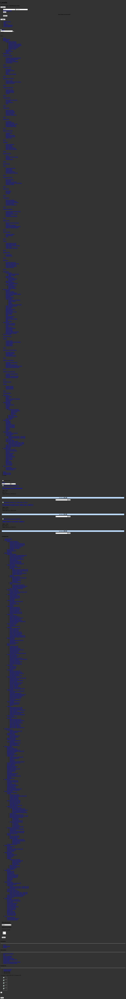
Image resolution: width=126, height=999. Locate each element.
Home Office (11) (11, 765)
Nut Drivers (8, 215)
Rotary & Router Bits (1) (15, 619)
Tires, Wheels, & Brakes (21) (16, 588)
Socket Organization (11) (15, 684)
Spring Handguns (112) (15, 742)
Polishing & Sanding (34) (15, 562)
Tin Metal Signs (6, 448)
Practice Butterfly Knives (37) (19, 811)
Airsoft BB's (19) (11, 733)
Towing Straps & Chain (11, 243)
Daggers (8, 375)
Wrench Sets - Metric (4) (15, 725)
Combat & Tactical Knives (12, 373)
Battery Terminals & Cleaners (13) (20, 569)
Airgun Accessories (15, 410)
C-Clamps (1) (13, 602)
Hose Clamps (9, 145)
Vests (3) (9, 880)
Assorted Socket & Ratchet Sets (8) (18, 678)
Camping (8, 406)
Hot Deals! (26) (10, 549)
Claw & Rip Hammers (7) (15, 693)
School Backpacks (10, 316)
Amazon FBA (6, 960)
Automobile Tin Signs (11, 449)
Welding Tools (6, 252)
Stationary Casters (10, 234)
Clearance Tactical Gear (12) (16, 546)
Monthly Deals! (9, 51)
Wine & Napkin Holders (11, 333)
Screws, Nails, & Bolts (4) (16, 634)
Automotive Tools (7, 67)
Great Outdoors (9, 455)
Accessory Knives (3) (12, 792)
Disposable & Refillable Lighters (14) (15, 751)
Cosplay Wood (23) (14, 799)
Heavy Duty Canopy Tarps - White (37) (19, 893)
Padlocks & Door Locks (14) (13, 768)
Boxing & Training (10, 404)
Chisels (7, 224)
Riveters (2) (15, 581)
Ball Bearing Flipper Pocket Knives (14, 366)
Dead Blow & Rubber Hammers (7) (18, 694)
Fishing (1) (9, 857)
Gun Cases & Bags (10, 426)
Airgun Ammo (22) (16, 862)
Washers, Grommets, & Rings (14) (17, 636)
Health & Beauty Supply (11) (13, 762)
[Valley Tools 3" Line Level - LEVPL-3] (11, 519)
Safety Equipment (10, 91)
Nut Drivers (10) (13, 681)
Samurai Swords (10, 388)
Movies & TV (9, 462)
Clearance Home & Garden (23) (17, 543)
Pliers (4, 166)
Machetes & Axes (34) (12, 833)
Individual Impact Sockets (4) (16, 680)
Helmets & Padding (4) (12, 877)
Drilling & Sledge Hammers (12, 227)
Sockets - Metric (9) (14, 685)
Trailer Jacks (9, 246)
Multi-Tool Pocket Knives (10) (16, 814)
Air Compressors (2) (14, 655)
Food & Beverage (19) (12, 903)
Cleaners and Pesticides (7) (13, 750)
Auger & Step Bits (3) (14, 616)
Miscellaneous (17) (11, 643)
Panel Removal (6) (16, 580)
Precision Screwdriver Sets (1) (17, 673)
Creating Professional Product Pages (11, 962)
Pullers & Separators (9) (15, 582)
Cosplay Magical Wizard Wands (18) (18, 796)
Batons (7, 397)
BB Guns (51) (15, 863)
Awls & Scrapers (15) (15, 607)
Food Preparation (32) (12, 754)
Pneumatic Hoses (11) (15, 662)
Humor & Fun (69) (11, 907)
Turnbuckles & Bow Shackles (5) (17, 635)
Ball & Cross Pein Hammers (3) (17, 691)
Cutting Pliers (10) (14, 646)
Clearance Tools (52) (14, 548)
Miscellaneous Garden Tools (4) (17, 761)
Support (3, 19)
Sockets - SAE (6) (14, 686)
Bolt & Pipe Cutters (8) (15, 608)
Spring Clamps (9, 102)
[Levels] (3, 29)
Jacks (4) (12, 575)
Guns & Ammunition (10, 456)
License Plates (9, 459)
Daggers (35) (13, 830)
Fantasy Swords (9, 386)
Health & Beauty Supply (11, 305)
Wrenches (5, 260)
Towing (4, 241)
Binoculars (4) (10, 853)
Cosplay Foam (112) (14, 794)
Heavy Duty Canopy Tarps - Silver (16, 442)
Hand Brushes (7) (14, 560)
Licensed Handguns (13, 283)
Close (2, 997)
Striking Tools (6, 220)
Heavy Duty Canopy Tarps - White (16, 443)
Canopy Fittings (9, 434)
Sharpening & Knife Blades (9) (17, 563)
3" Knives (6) (15, 824)
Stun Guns (8, 401)
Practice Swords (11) (14, 837)
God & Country (9, 454)
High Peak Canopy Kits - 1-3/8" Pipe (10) (19, 886)
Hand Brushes (9, 62)
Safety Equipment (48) (15, 596)
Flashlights (8, 296)
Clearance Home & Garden (14, 44)
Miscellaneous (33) (11, 767)
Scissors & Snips (10, 113)
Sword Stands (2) (16, 843)
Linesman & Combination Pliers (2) (18, 653)
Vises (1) (12, 605)
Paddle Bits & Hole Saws (12, 124)
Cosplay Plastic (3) (14, 797)
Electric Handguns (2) (15, 735)
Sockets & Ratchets (7, 209)
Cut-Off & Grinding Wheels (12, 59)
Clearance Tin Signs (13, 47)
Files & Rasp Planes (10, 60)
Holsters (8, 428)
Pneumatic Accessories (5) (16, 661)
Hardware (5, 142)
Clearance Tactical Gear (14, 46)
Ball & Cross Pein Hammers (12, 222)
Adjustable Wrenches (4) (15, 719)
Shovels (10, 303)
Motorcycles (8, 461)
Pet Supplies (9, 467)
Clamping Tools (6, 97)
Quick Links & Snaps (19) (16, 632)
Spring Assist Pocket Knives (16, 821)
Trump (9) (9, 551)
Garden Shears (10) (14, 758)
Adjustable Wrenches (11, 262)
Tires (7, 236)
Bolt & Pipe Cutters (10, 111)
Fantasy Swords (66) (14, 836)
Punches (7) (12, 699)
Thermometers (9, 329)
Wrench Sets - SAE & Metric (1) (17, 727)
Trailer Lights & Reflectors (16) (17, 712)
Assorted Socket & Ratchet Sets (13, 211)
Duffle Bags (8, 423)
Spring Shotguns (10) (15, 745)
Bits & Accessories (10, 200)
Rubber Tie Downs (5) (15, 593)
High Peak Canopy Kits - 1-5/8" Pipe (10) (19, 887)
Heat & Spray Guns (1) (15, 626)
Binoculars (8, 403)
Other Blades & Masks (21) (16, 805)
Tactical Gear (6, 420)
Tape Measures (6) (14, 642)
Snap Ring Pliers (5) (14, 651)
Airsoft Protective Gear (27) (16, 731)
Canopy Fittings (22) (12, 884)
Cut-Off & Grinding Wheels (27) (17, 556)
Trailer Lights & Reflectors (12, 248)
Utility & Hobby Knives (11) (16, 613)
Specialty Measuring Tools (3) (16, 640)
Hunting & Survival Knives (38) (17, 832)
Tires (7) (12, 705)
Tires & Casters (6, 232)
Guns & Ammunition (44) (12, 906)
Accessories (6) (13, 566)
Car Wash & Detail (10, 70)
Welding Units (9, 255)
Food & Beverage (10, 453)
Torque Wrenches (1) (14, 724)
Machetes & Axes (7, 381)
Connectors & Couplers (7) (16, 658)
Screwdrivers (6, 197)
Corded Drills (9, 133)
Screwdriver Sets (10, 203)
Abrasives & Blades (7, 55)
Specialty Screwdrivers (11, 204)
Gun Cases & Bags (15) (12, 876)
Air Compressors (10, 179)
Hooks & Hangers (10, 144)
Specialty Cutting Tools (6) (16, 612)
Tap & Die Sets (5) (14, 622)
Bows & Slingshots (12, 416)
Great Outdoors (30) (11, 905)
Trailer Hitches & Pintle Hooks (13, 245)
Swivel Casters (9, 235)
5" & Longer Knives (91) (17, 826)
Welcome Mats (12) (11, 787)
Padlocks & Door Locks (11, 311)
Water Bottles (9, 419)
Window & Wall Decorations (12, 331)
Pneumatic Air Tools (7, 177)
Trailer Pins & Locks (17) (15, 713)
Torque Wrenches (10, 267)
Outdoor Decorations (10, 328)
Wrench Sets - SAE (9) (15, 726)
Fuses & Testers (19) (17, 572)
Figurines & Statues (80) (12, 781)
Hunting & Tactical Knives (9, 371)
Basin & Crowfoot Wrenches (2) (17, 720)
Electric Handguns (12, 278)
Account (3, 7)
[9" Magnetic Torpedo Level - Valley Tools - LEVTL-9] (14, 502)
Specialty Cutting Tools (11, 115)
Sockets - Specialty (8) (15, 687)
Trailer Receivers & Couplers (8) (17, 714)
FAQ (4, 22)
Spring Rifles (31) (14, 744)
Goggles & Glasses (10, 424)
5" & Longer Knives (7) (17, 820)
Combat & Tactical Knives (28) (17, 829)
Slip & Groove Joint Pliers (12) (17, 649)
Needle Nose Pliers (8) (15, 648)
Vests (7, 430)
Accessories (8, 69)
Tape (7, 320)
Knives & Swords (7, 334)
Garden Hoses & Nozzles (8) (16, 757)
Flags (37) (9, 783)
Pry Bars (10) (13, 668)
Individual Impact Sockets (12, 213)
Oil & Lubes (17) (16, 579)
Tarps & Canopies (7, 432)
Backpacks (8, 421)
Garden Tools (9, 298)
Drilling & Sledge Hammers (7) (17, 695)
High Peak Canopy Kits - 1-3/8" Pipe (16, 436)
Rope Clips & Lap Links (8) (16, 633)
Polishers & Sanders (10, 136)
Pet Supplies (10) (11, 917)
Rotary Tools (9, 137)
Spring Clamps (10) (14, 603)
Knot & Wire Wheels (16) (15, 561)
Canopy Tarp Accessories (12, 433)
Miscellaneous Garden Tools (15, 304)
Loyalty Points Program (8, 958)
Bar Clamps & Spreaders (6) (16, 601)
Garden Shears (11, 301)
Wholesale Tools (7, 53)
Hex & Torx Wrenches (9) (15, 721)
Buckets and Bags (10, 291)
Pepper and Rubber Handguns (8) (15, 849)
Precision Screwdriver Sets (12, 202)
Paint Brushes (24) (11, 770)
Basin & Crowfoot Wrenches (12, 263)
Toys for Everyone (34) (12, 919)
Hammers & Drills (10, 184)
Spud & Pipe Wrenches (11, 266)
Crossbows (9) (13, 867)
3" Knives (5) (15, 818)
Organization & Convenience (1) (19, 586)
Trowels (7, 93)
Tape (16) (9, 777)
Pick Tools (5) (13, 667)
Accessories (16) (11, 846)
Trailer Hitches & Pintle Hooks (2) (17, 709)
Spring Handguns (12, 285)
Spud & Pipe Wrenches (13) (16, 722)
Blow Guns (8, 180)
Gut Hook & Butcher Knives (12, 376)
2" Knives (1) (15, 823)
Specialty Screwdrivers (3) (16, 675)
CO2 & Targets (11, 275)
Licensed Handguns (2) (15, 740)
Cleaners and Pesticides (11, 293)
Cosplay (5, 338)
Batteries (8, 290)
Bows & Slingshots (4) (15, 866)
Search (3, 937)
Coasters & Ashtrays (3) (12, 780)
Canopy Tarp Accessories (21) (14, 883)
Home (4, 38)
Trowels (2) (12, 599)
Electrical (8, 71)
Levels (7, 155)
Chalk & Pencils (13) (14, 595)
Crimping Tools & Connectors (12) (20, 570)
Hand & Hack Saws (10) (15, 609)
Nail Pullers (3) (13, 666)
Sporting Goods (6, 402)
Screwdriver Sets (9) (14, 674)
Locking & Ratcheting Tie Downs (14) (18, 592)
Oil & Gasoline (9, 463)
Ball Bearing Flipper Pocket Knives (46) (19, 816)
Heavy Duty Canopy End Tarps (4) (15, 896)
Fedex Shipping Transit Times (10, 959)
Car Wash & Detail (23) (15, 567)
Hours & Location (7, 969)
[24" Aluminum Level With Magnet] (10, 485)
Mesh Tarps (8, 447)
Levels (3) (12, 639)
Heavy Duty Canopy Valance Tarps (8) (16, 895)
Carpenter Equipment (8, 87)
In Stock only (7, 480)
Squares (8, 158)
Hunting (7, 408)
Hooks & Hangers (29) (15, 628)
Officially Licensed (10, 282)
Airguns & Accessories (13, 409)
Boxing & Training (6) (12, 854)
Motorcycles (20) (11, 911)
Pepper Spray (9, 400)
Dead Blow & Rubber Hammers (13, 226)
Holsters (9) (9, 878)
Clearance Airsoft (12, 42)
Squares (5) (12, 641)
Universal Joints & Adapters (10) (17, 688)
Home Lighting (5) (11, 764)
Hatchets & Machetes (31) (16, 696)
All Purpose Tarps (10, 440)
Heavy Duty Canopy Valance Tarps (14, 444)
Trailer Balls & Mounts (11, 244)
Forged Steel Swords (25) (18, 839)
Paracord (8, 429)
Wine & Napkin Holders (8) (13, 790)
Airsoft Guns (6, 271)
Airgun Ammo (14, 411)
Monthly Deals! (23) (11, 550)
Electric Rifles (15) (14, 737)
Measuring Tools (7, 153)
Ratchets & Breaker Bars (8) (16, 682)
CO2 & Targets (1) (14, 732)
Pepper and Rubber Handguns (13, 398)
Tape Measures (9, 159)
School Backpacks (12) (12, 773)
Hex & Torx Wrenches (11, 265)
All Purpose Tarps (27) (12, 890)
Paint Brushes (9, 313)
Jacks (7, 72)
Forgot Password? (7, 10)
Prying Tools (6, 188)
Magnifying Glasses (10, 309)
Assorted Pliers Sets (10, 168)
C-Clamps (8, 101)
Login (5, 12)
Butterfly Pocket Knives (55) (18, 808)
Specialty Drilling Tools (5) (16, 620)
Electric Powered (10, 277)
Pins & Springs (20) (14, 630)
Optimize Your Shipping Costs (10, 963)
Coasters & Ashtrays (10, 323)
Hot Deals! (8, 50)
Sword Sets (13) (16, 841)
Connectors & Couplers (11, 182)
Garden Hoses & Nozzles (14, 300)
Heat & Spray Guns (10, 135)
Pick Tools (8, 192)
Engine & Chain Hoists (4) (18, 584)
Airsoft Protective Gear (13, 274)
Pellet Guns (13, 414)
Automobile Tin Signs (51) (13, 899)
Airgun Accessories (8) (17, 860)
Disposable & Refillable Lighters (13, 294)
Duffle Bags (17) (11, 873)
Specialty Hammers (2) (15, 700)
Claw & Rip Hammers (11, 225)
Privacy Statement (7, 26)
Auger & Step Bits (10, 122)
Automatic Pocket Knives (11, 362)
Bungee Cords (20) (14, 590)
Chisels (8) (12, 692)
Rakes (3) (12, 759)
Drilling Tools (6, 119)
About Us (5, 24)
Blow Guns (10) (13, 656)
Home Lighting (9, 307)
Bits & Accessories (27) (15, 671)
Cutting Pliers (9, 169)
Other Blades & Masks (11, 355)
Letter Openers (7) (14, 804)
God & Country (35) (11, 904)
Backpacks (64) (10, 871)
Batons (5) (9, 847)
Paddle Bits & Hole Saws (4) (16, 617)
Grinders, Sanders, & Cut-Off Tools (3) (18, 659)
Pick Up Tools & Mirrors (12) (18, 587)
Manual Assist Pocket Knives (12, 367)
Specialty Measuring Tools (12, 157)
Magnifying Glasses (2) (12, 766)
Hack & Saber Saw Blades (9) (17, 559)
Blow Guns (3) (13, 865)
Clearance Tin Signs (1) (15, 547)
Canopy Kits (8, 435)
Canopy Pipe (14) (11, 889)
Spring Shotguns (12, 288)
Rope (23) (9, 772)
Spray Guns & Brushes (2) (16, 663)
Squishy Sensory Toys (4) (13, 918)
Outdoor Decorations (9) (12, 785)
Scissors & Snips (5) (14, 610)
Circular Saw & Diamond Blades (13, 58)
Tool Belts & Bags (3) (14, 597)
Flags (7, 326)
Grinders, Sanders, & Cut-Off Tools (14, 183)
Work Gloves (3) (11, 778)
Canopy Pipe (9, 439)
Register (5, 15)
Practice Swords (9, 387)
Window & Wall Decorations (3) (14, 788)
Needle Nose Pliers (10, 171)
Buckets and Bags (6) (12, 748)
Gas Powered (9, 281)
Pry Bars (8, 193)
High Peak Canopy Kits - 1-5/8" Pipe (16, 437)
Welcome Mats (9, 330)
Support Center (7, 21)
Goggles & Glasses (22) (12, 874)
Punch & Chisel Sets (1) (15, 698)
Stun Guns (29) (10, 851)
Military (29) (10, 910)
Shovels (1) (12, 760)
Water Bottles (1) (11, 869)
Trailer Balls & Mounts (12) (16, 708)
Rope (7, 315)
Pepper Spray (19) (11, 850)
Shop (11, 583)
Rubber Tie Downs (10, 83)
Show (3, 482)
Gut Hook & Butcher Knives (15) (17, 831)
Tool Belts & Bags (10, 92)
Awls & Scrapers (10, 110)
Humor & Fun (9, 457)
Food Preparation (10, 297)
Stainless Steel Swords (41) (18, 840)
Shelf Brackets (9, 317)
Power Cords (9, 314)
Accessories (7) (13, 615)
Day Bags (8, 422)
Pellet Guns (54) (16, 864)
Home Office (9, 308)
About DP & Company (8, 953)
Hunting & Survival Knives (12, 377)
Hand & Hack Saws (10, 112)
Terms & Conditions (8, 25)
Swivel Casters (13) (14, 704)
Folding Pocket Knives (8, 360)
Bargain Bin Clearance (11, 41)
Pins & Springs (9, 146)
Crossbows (11, 417)
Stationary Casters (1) (15, 702)
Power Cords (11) (11, 771)
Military (7, 460)
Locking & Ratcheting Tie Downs (13, 82)
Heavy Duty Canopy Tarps (12, 441)
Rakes (9, 302)
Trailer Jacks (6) (13, 711)
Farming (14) (10, 902)
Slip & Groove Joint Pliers (12, 173)
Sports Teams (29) (11, 915)
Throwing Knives (7, 393)
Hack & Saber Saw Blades (12, 61)
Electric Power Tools (8, 130)
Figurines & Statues (10, 324)
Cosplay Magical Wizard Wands (13, 342)
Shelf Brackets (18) (11, 774)
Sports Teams (9, 465)
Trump (7, 52)
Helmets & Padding (10, 427)
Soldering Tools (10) (17, 574)
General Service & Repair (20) (19, 577)
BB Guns (13, 413)
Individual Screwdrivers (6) (16, 672)
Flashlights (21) (10, 753)
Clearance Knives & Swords (15, 45)
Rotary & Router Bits (10, 125)
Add (69, 499)
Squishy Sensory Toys (11, 468)
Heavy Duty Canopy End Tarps (13, 446)
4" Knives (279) (15, 825)
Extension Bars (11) (14, 679)
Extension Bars (9, 212)
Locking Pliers (9, 170)
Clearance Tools (12, 48)
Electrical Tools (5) (11, 752)
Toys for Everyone (10, 469)
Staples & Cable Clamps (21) (14, 775)
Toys (4, 466)
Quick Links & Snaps (10, 148)
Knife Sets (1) (13, 813)
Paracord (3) (10, 879)
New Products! (6, 39)
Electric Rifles (11, 280)
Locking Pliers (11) (14, 647)
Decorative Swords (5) (15, 803)
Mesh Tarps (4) (10, 897)
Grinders (8, 134)
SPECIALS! (6, 40)
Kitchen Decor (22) (11, 784)
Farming (8, 452)
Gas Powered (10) (11, 738)
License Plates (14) (11, 909)
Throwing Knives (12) (12, 844)
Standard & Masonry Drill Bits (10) (18, 621)
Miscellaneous (6, 163)
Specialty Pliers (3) (14, 652)
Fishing (7, 407)
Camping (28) (10, 856)
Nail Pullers (8, 191)
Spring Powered (9, 284)
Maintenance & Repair (11, 74)
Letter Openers (9, 354)
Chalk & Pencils (9, 89)
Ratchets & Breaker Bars (11, 216)
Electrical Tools (9, 295)
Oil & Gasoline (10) (11, 913)
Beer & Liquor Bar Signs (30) (13, 900)
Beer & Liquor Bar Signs (11, 450)
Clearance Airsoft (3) (14, 542)
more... (4, 64)
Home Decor (6, 322)
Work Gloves (9, 321)
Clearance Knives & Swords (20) (17, 544)
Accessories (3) (13, 717)
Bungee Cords (9, 80)
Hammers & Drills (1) (14, 660)
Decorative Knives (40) (15, 801)
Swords (5, 384)
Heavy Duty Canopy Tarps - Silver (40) (19, 892)
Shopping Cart (6, 946)
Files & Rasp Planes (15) (15, 557)
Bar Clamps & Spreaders (11, 100)
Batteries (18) (10, 747)
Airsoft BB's (8, 276)
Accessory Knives (7, 336)
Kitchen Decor (9, 327)
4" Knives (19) (15, 819)
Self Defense (6, 395)
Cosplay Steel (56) (14, 798)
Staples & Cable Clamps (11, 318)
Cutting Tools (6, 108)
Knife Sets (8, 363)
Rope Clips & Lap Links (11, 149)
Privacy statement (7, 957)
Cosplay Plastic (9, 343)
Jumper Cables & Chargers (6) (19, 573)
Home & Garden (7, 289)
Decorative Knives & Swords (13, 800)
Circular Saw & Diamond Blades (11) (18, 555)
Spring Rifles (11, 287)
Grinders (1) (12, 625)
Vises (7, 103)
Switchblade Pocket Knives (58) (19, 812)
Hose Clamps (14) (14, 629)
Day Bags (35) (10, 872)
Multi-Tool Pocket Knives (11, 364)
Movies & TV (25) (11, 912)
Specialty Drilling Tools (11, 126)
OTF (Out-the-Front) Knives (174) (20, 810)
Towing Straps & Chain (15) (16, 707)
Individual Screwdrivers (11, 201)
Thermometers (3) (11, 786)
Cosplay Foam (9, 340)
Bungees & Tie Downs (8, 78)
